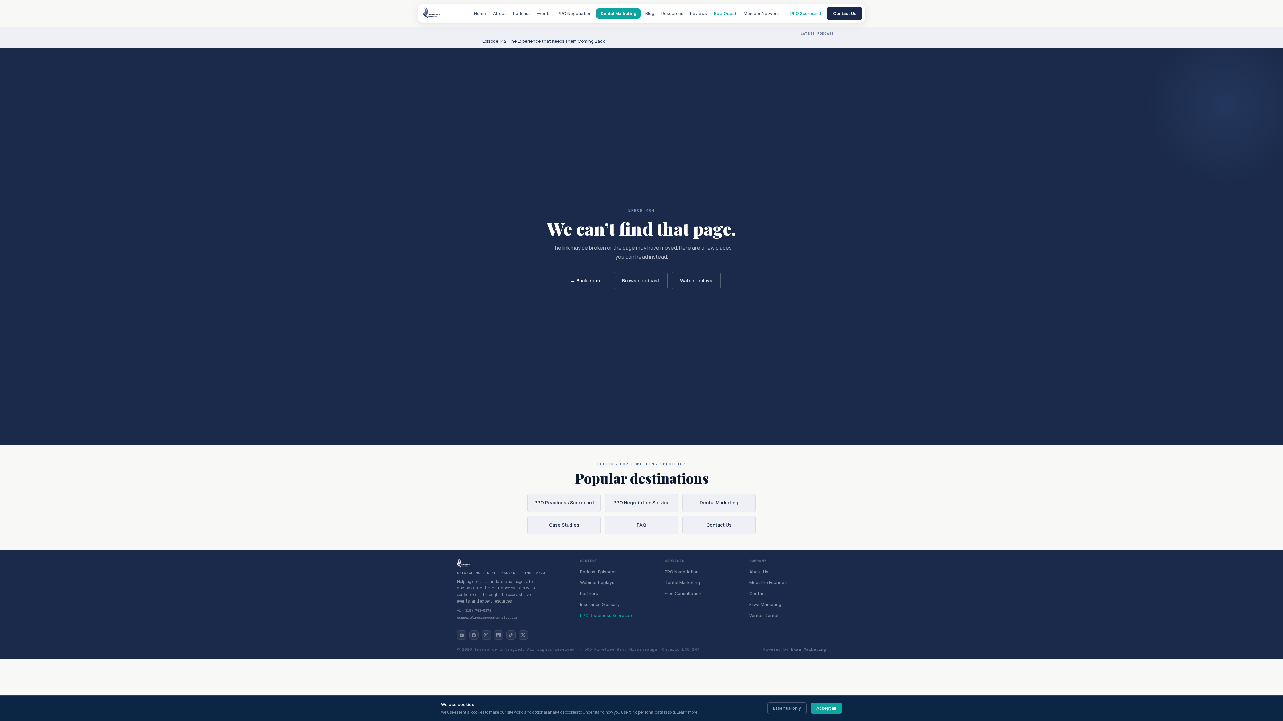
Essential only (787, 708)
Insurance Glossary (600, 604)
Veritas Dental (763, 615)
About (499, 13)
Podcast (521, 13)
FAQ (641, 525)
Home (480, 13)
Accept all (826, 708)
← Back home (586, 280)
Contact (757, 593)
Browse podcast (640, 280)
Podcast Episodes (598, 572)
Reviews (698, 13)
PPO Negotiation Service (641, 503)
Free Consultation (683, 593)
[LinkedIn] (498, 635)
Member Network (761, 13)
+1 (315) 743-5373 (474, 610)
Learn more (687, 712)
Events (544, 13)
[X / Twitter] (523, 635)
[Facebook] (474, 635)
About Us (758, 572)
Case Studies (564, 525)
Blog (649, 13)
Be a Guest (725, 13)
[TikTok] (511, 635)
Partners (589, 593)
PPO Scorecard (805, 13)
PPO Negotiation (575, 13)
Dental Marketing (618, 13)
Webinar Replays (597, 582)
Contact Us (844, 13)
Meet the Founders (769, 582)
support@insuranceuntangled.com (487, 617)
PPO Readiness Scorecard (564, 503)
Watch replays (696, 280)
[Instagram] (486, 635)
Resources (672, 13)
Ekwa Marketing (765, 604)
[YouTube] (461, 635)
